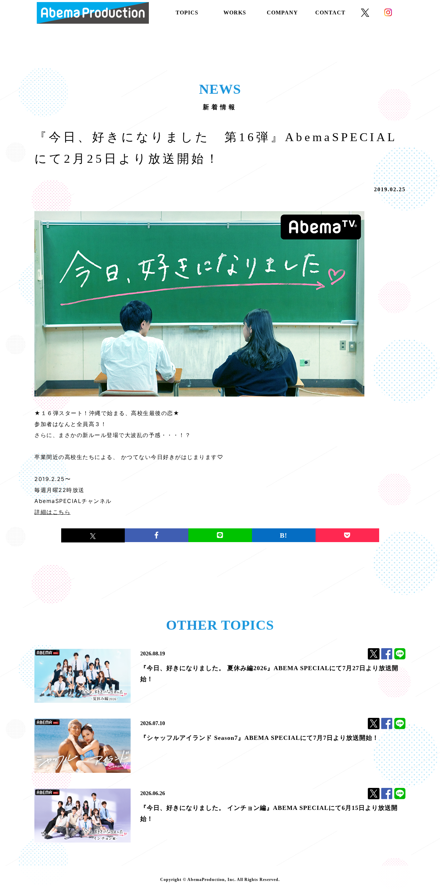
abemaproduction (93, 13)
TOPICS (187, 12)
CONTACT (330, 12)
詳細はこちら (52, 511)
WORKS (234, 12)
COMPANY (282, 12)
